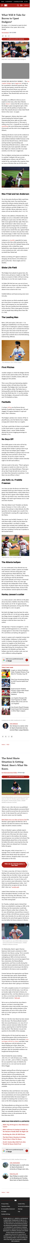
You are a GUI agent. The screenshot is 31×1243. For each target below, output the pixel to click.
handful (12, 240)
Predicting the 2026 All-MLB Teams (14, 1134)
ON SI (2, 1)
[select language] (21, 5)
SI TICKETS (27, 1)
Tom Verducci (5, 32)
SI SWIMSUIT (8, 1)
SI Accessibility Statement (8, 1209)
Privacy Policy (5, 1204)
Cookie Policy (21, 1204)
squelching (5, 126)
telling (9, 407)
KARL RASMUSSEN (15, 1163)
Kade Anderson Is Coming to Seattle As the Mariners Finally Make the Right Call (15, 1130)
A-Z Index (3, 1211)
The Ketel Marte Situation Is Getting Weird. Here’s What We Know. (14, 1138)
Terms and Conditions (23, 1206)
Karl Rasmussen (6, 772)
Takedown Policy (5, 1206)
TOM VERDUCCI (14, 723)
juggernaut (18, 83)
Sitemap (20, 1209)
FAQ (19, 1211)
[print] (12, 736)
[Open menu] (2, 5)
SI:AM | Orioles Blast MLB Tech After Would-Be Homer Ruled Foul (14, 1143)
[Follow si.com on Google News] (27, 660)
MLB (8, 744)
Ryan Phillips (13, 772)
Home (3, 744)
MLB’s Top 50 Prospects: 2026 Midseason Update (16, 1126)
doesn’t (8, 104)
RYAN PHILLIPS (14, 1174)
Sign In (26, 5)
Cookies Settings (5, 1214)
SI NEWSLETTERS (18, 1)
